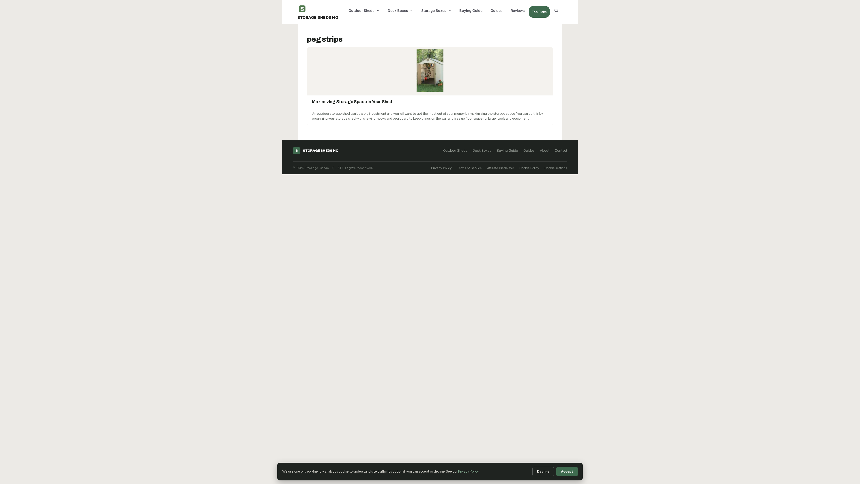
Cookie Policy (529, 168)
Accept (567, 471)
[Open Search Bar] (556, 10)
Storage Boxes (433, 10)
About (544, 150)
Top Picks (539, 12)
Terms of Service (469, 168)
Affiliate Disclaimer (500, 168)
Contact (561, 150)
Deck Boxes (398, 10)
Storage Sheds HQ (317, 17)
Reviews (518, 10)
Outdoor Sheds (361, 10)
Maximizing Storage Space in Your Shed (352, 101)
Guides (496, 10)
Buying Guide (470, 10)
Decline (543, 471)
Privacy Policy (441, 168)
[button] (379, 10)
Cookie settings (555, 168)
